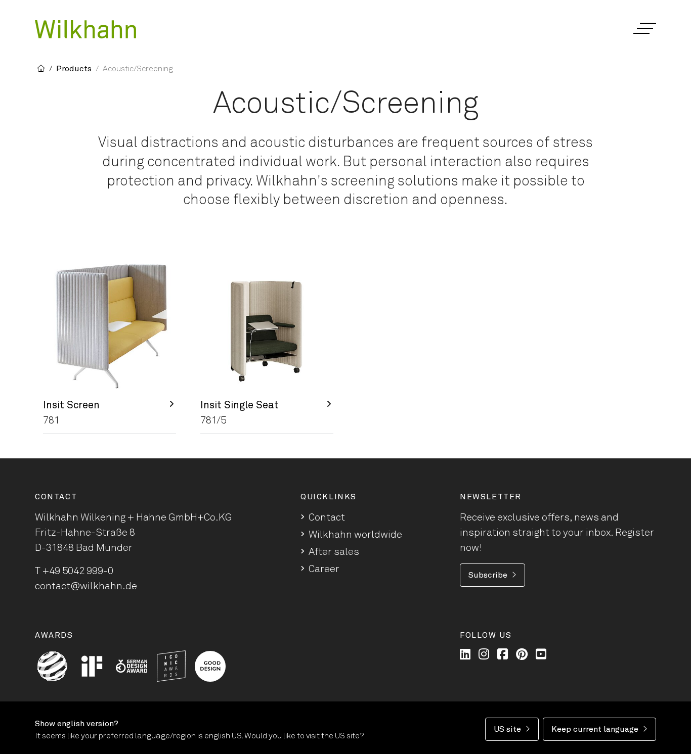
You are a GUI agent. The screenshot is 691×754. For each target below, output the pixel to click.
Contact (327, 517)
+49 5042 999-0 (77, 571)
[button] (644, 28)
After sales (334, 552)
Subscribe (487, 575)
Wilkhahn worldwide (355, 535)
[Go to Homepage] (85, 29)
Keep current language (594, 729)
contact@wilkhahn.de (86, 586)
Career (324, 569)
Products (74, 69)
